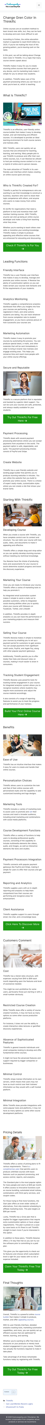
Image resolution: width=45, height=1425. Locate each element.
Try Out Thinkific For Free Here (22, 419)
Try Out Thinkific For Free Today (22, 1371)
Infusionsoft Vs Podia (15, 1407)
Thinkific (9, 1401)
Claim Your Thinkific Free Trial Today (22, 1268)
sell (30, 812)
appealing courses (26, 1320)
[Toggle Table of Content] (12, 1392)
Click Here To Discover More (22, 924)
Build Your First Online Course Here (22, 713)
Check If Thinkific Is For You (22, 245)
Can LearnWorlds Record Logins (19, 1404)
